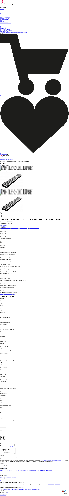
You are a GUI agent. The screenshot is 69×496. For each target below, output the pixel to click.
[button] (3, 226)
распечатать (5, 225)
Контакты (2, 480)
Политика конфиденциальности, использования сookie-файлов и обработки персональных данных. (35, 470)
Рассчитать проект (14, 470)
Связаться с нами (3, 495)
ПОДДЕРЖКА (7, 32)
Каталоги (10, 477)
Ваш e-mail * (2, 439)
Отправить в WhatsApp (35, 228)
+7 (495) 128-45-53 (3, 489)
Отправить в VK (15, 228)
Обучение (14, 477)
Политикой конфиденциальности (54, 484)
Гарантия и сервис (7, 470)
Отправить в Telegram (25, 228)
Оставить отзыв (9, 221)
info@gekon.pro (9, 489)
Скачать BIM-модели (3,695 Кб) (5, 240)
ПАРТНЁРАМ (12, 32)
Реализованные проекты (21, 466)
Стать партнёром (3, 473)
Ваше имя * (2, 438)
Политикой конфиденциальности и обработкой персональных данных (52, 460)
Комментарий (2, 445)
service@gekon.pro (3, 494)
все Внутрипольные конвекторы (6, 294)
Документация (3, 477)
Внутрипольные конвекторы (8, 159)
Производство (6, 466)
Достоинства (2, 441)
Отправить (2, 455)
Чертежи (7, 477)
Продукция (2, 470)
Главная (1, 159)
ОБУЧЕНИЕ (2, 32)
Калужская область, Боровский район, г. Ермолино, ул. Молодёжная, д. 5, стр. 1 (26, 489)
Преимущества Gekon (13, 466)
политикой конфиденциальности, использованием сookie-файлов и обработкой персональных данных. (25, 446)
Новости (29, 466)
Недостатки (2, 443)
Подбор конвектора (23, 32)
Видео (27, 466)
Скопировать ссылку (6, 228)
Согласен (2, 463)
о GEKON (2, 466)
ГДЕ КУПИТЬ (17, 32)
